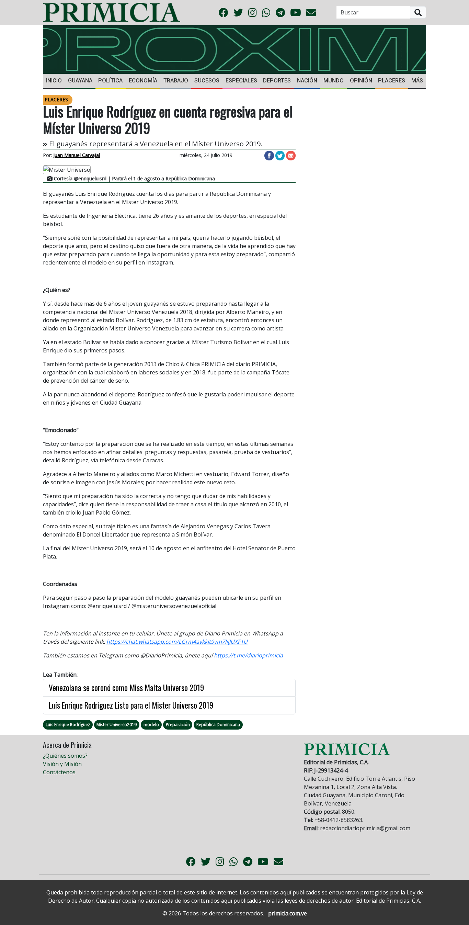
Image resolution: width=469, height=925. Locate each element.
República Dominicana (218, 724)
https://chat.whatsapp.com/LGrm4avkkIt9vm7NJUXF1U (177, 641)
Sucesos (206, 80)
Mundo (333, 80)
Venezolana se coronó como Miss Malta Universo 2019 (126, 687)
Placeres (391, 80)
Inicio (54, 80)
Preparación (178, 724)
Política (110, 80)
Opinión (361, 80)
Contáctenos (59, 772)
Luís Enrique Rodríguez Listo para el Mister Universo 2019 (131, 705)
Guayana (80, 80)
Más (417, 80)
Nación (307, 80)
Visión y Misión (62, 764)
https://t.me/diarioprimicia (248, 655)
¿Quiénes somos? (65, 755)
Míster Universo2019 (116, 724)
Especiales (241, 80)
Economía (143, 80)
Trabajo (175, 80)
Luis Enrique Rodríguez (68, 724)
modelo (151, 724)
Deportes (277, 80)
